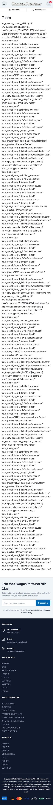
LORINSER (6, 681)
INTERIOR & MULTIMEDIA (13, 721)
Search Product (40, 10)
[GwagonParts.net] (26, 4)
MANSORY (6, 684)
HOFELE (5, 747)
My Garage (15, 10)
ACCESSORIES (8, 704)
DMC (4, 667)
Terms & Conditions (33, 610)
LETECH (5, 677)
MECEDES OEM (8, 754)
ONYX (4, 688)
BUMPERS (6, 707)
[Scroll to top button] (48, 793)
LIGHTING (6, 724)
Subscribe (43, 603)
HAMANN (6, 674)
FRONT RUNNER (9, 670)
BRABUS (5, 663)
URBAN (5, 691)
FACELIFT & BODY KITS (12, 714)
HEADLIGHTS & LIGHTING (13, 717)
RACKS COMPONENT (11, 728)
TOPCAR (5, 761)
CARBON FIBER (8, 710)
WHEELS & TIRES (9, 731)
